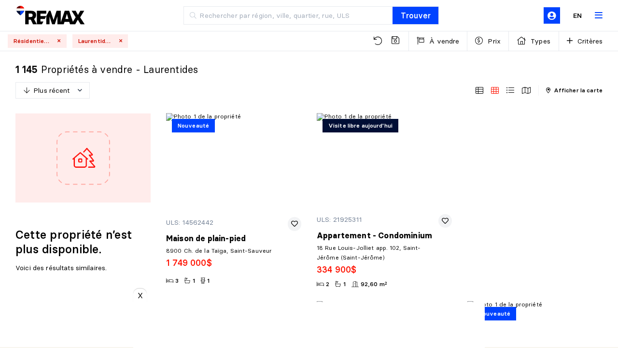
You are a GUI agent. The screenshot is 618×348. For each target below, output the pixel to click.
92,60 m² (374, 284)
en (577, 15)
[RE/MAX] (50, 15)
